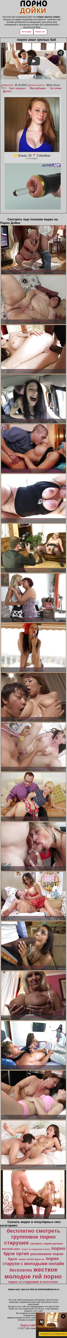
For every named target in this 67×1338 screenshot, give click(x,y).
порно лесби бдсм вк (31, 1259)
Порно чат (40, 32)
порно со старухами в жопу (36, 1249)
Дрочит (7, 91)
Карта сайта (29, 1325)
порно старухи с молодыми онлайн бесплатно (33, 1264)
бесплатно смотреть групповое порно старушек (32, 1237)
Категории (26, 32)
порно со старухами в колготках (33, 1282)
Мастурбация (38, 88)
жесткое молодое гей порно (33, 1273)
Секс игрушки (17, 88)
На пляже (55, 88)
